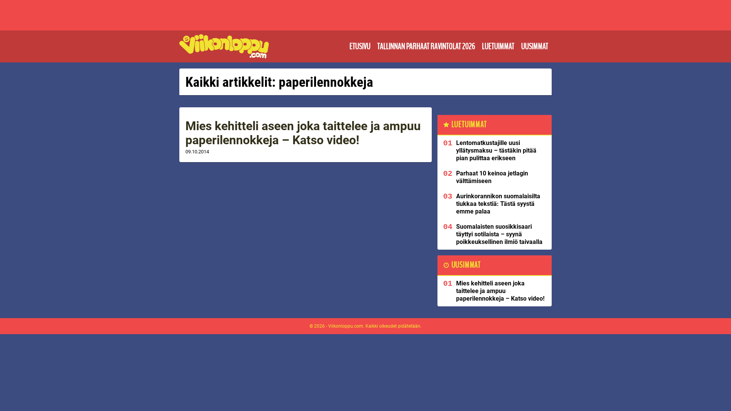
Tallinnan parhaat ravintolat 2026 (426, 46)
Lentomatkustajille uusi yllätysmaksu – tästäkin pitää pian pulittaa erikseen (496, 150)
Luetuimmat (498, 46)
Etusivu (360, 46)
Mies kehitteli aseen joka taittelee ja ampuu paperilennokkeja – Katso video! (303, 133)
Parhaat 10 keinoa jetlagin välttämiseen (492, 177)
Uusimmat (534, 46)
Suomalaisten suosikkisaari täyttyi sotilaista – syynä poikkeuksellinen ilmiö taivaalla (499, 234)
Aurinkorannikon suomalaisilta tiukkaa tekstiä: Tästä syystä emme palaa (498, 204)
